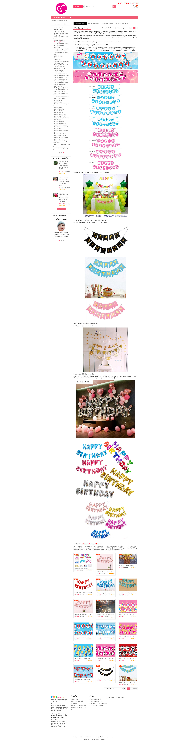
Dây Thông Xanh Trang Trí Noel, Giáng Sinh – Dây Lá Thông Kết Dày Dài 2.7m (64, 165)
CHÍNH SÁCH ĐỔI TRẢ (96, 701)
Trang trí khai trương (59, 116)
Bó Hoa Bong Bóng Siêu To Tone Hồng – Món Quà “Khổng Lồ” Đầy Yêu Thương (64, 181)
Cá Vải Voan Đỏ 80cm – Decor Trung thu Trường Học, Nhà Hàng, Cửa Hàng (63, 198)
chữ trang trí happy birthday (83, 546)
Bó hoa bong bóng (59, 27)
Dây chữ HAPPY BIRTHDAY (122, 23)
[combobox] (79, 6)
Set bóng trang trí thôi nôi (60, 98)
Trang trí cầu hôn (58, 107)
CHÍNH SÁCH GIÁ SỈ (95, 699)
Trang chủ (53, 20)
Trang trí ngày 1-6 (58, 119)
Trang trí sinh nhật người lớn (61, 126)
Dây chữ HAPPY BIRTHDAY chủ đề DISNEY (129, 614)
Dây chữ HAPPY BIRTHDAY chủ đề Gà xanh (85, 658)
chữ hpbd (96, 548)
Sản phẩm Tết (57, 86)
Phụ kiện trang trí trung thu (61, 84)
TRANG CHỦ (74, 699)
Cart (137, 7)
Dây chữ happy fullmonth (107, 23)
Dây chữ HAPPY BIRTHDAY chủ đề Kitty (106, 658)
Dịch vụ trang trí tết (59, 56)
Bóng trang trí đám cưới (60, 35)
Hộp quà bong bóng (59, 66)
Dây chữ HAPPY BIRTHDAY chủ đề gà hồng (129, 636)
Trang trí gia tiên (58, 111)
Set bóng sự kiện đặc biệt (60, 89)
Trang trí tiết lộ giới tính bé (61, 137)
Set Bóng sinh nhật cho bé (61, 88)
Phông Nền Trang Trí (59, 68)
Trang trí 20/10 (58, 100)
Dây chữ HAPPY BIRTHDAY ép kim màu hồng (129, 682)
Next (134, 688)
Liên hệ (93, 739)
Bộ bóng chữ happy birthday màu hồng (106, 571)
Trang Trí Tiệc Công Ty (60, 135)
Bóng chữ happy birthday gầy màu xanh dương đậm (109, 593)
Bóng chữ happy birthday (93, 23)
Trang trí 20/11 (58, 102)
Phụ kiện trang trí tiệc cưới (61, 82)
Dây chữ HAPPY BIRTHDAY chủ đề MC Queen (130, 658)
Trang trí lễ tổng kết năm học (61, 118)
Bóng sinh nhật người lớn (61, 33)
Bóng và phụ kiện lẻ (59, 40)
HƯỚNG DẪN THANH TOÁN (78, 705)
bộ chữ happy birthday (105, 548)
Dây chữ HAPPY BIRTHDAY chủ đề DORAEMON (86, 637)
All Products (60, 209)
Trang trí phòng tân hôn (60, 123)
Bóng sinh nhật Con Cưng (116, 697)
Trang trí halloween (59, 112)
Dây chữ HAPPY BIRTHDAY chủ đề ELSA (106, 637)
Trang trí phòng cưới (59, 121)
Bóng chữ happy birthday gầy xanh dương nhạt (130, 593)
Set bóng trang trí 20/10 (60, 91)
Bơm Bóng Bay (58, 29)
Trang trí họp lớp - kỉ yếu (60, 114)
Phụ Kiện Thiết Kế (59, 72)
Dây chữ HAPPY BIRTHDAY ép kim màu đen (107, 679)
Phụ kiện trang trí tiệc (59, 80)
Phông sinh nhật (58, 70)
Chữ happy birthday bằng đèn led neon (106, 614)
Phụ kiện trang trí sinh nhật (61, 77)
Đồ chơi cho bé (58, 59)
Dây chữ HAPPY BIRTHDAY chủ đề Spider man (86, 679)
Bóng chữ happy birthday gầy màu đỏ (83, 592)
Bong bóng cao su (59, 31)
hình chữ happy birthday (87, 548)
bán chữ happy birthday (97, 546)
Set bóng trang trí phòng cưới (61, 96)
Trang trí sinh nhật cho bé (60, 125)
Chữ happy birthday (80, 23)
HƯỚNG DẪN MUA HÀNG (97, 705)
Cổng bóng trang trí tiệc (60, 50)
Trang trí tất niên (58, 128)
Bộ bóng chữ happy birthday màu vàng (128, 565)
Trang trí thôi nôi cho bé (60, 134)
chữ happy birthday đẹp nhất (115, 549)
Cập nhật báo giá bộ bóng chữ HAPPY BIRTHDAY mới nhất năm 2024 (91, 614)
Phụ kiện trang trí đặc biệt (60, 73)
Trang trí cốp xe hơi (59, 109)
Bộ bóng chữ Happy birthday (81, 568)
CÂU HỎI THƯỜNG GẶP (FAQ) (98, 703)
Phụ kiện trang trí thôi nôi (60, 79)
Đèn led (56, 58)
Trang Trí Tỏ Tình (58, 139)
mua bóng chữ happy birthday (111, 546)
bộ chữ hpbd (114, 548)
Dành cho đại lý (100, 739)
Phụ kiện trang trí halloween (61, 75)
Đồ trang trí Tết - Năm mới (61, 65)
